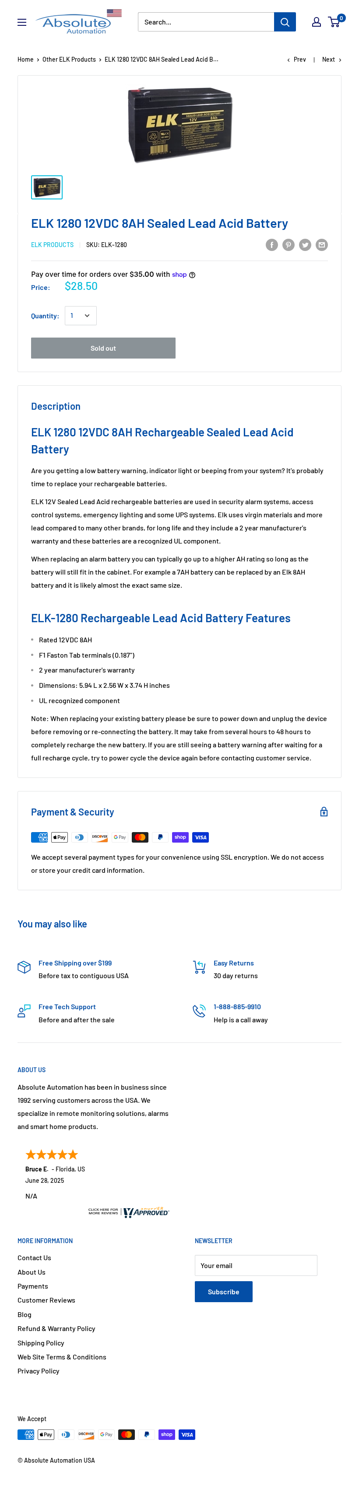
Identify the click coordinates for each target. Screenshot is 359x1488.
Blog (25, 1314)
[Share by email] (322, 244)
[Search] (285, 21)
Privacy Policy (39, 1370)
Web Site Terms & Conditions (62, 1356)
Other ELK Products (69, 59)
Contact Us (34, 1257)
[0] (334, 22)
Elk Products (52, 244)
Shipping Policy (41, 1342)
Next (328, 59)
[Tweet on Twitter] (305, 244)
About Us (32, 1272)
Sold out (103, 348)
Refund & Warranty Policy (56, 1328)
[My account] (316, 22)
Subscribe (223, 1291)
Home (26, 59)
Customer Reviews (46, 1300)
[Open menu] (22, 22)
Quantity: (45, 315)
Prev (300, 59)
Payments (33, 1286)
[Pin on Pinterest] (288, 244)
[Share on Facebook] (272, 244)
